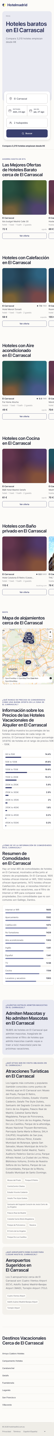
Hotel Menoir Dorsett (12, 309)
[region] (28, 656)
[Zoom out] (50, 636)
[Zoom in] (50, 632)
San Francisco (9, 1397)
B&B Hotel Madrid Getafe (14, 490)
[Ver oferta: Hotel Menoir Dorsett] (24, 285)
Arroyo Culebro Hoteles (13, 1353)
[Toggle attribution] (50, 678)
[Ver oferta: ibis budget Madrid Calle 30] (24, 197)
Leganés (6, 1390)
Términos (17, 1431)
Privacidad (6, 1431)
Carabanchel (8, 1368)
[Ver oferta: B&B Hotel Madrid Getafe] (24, 466)
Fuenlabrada (8, 1383)
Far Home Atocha (10, 402)
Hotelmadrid (17, 5)
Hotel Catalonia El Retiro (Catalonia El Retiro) (23, 577)
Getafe (5, 1375)
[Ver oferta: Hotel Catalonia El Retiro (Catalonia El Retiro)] (24, 553)
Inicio (8, 16)
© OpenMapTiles (23, 678)
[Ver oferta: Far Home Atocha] (24, 378)
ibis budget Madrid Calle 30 (15, 221)
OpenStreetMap (11, 681)
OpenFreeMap (10, 678)
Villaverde (7, 1405)
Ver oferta (24, 235)
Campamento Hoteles (12, 1361)
